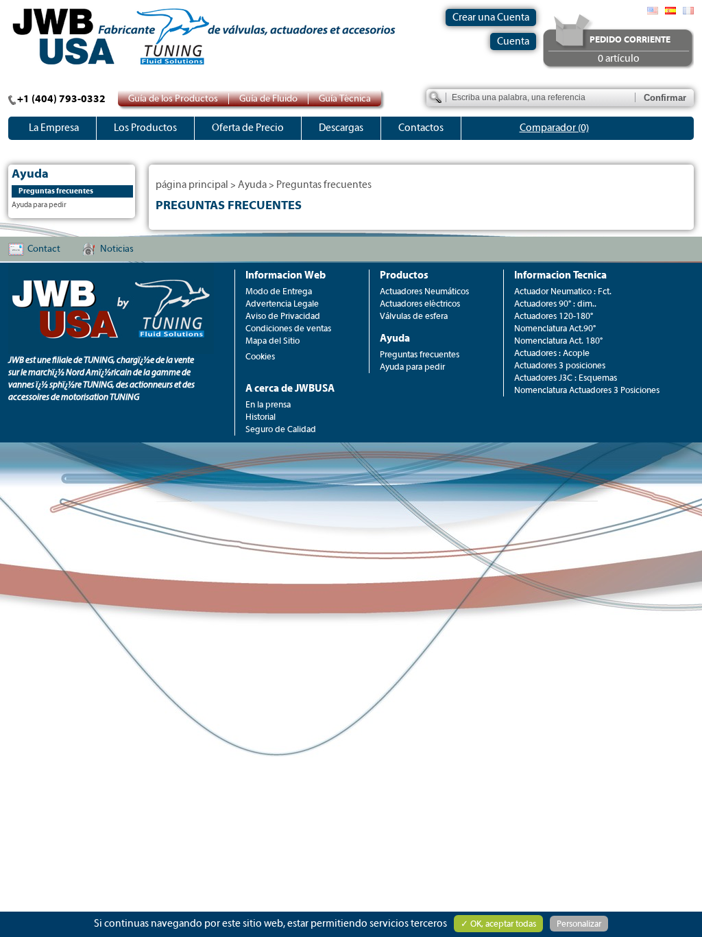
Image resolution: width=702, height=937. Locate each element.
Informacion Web (285, 275)
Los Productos (145, 128)
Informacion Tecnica (560, 275)
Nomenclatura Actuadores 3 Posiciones (586, 390)
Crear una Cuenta (490, 17)
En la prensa (268, 404)
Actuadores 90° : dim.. (555, 303)
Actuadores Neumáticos (424, 291)
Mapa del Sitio (272, 340)
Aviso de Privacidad (282, 316)
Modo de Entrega (278, 291)
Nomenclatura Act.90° (555, 328)
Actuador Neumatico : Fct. (563, 291)
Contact (43, 249)
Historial (260, 417)
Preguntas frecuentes (56, 191)
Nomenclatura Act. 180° (558, 340)
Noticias (117, 249)
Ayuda (252, 185)
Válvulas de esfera (414, 316)
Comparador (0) (554, 128)
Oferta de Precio (248, 128)
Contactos (421, 128)
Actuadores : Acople (552, 353)
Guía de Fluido (268, 98)
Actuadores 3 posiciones (559, 365)
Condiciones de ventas (288, 328)
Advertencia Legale (282, 303)
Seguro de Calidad (280, 429)
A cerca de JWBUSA (290, 388)
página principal (192, 185)
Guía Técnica (345, 98)
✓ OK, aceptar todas (498, 923)
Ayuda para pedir (39, 204)
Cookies (260, 356)
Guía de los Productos (173, 98)
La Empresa (54, 128)
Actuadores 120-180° (553, 316)
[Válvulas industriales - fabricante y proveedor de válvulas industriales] (688, 10)
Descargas (341, 128)
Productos (404, 275)
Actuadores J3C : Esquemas (565, 377)
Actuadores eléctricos (420, 303)
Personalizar (579, 923)
